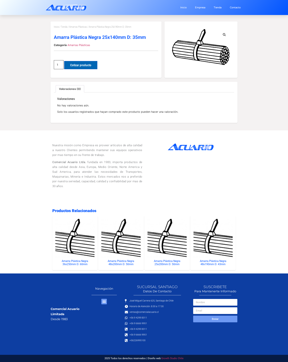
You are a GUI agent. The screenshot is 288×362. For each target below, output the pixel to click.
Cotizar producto (80, 65)
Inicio (183, 7)
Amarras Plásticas (78, 26)
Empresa (200, 7)
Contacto (235, 7)
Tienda (218, 7)
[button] (224, 35)
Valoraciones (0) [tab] (70, 89)
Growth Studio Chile (172, 358)
